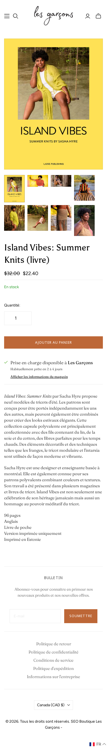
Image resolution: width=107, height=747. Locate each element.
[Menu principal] (7, 16)
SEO (74, 721)
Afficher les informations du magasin (39, 377)
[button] (98, 744)
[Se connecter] (88, 16)
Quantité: (12, 305)
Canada (50, 705)
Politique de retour (53, 643)
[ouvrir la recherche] (15, 16)
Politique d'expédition (53, 668)
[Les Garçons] (53, 15)
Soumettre (80, 615)
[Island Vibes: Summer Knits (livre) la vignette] (14, 188)
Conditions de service (53, 660)
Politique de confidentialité (53, 652)
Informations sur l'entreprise (53, 676)
